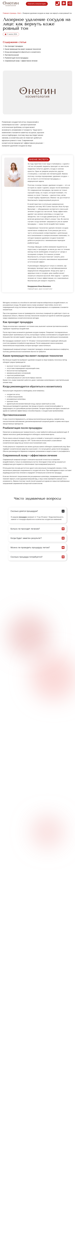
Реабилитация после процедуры (16, 58)
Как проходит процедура (14, 46)
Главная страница (9, 13)
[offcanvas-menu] (69, 3)
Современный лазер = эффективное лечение (21, 61)
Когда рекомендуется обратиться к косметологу (23, 52)
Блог (19, 13)
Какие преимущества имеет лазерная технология (23, 49)
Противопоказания (12, 55)
